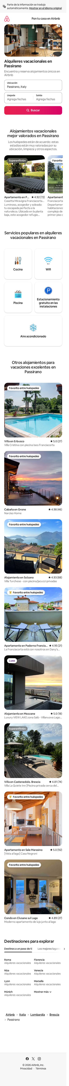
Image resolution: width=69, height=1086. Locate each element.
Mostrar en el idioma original (45, 8)
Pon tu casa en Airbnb (46, 18)
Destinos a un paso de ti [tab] (18, 948)
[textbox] (18, 99)
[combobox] (33, 87)
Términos (41, 1068)
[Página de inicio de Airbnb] (7, 18)
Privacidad (26, 1068)
